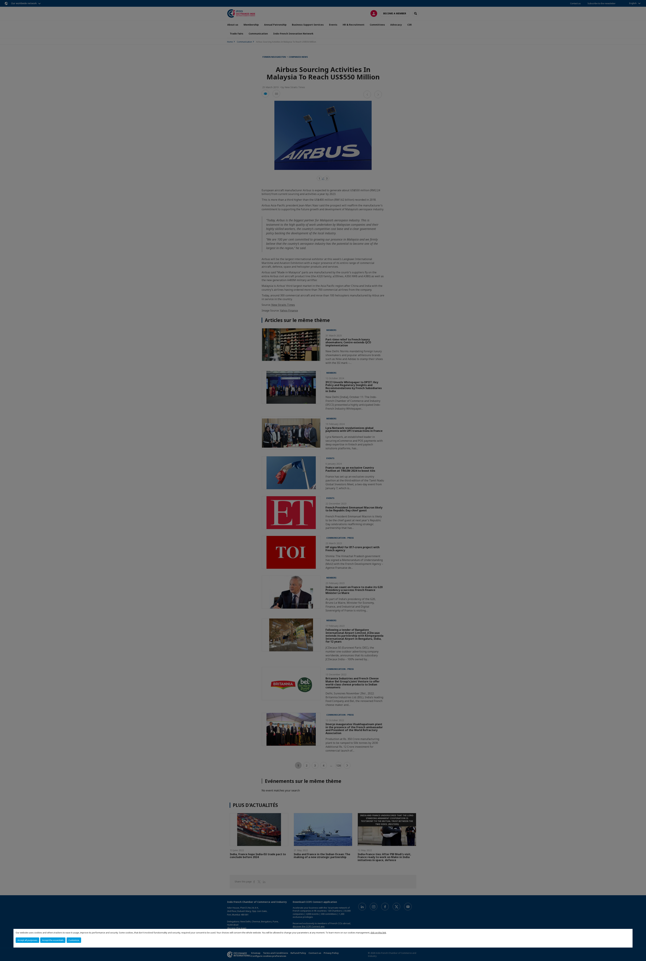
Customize (73, 940)
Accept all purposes (27, 940)
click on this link (378, 932)
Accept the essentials (53, 940)
